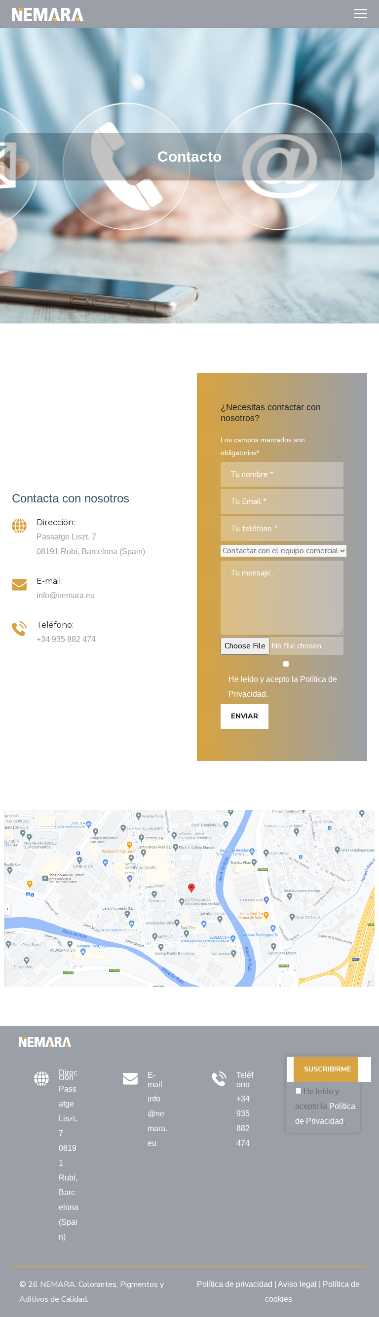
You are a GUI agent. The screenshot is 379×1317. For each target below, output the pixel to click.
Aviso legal (297, 1284)
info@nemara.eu (66, 595)
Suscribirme (327, 1069)
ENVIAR (244, 716)
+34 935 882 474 (66, 639)
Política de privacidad (234, 1284)
